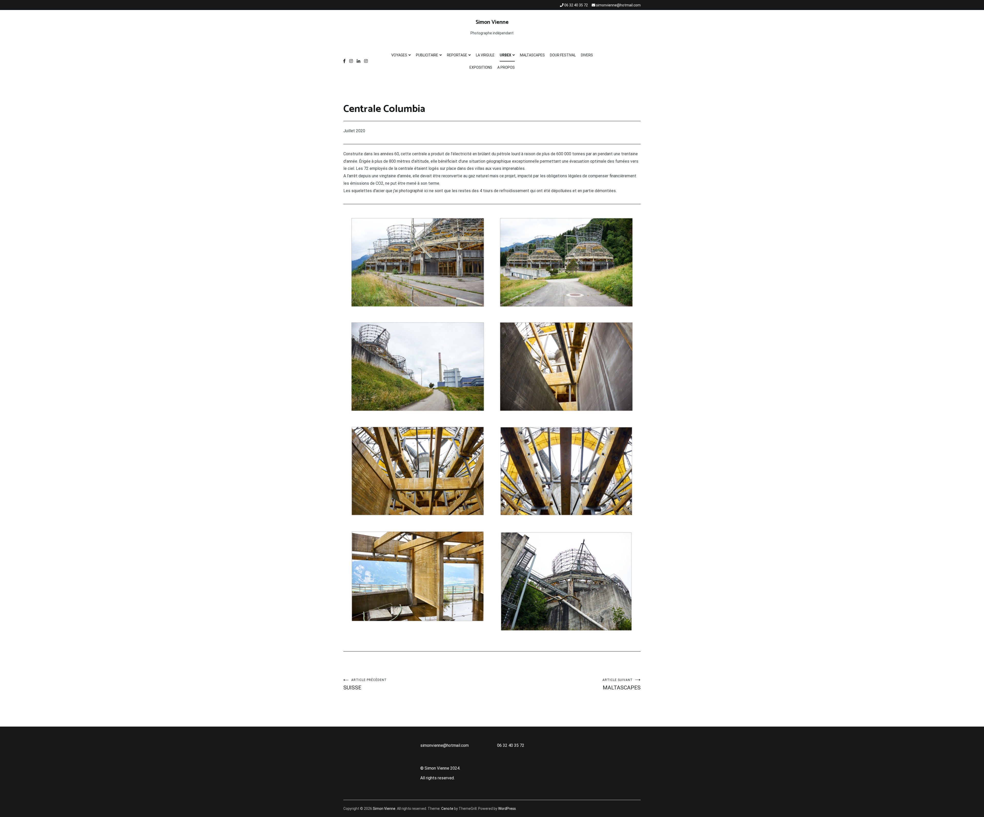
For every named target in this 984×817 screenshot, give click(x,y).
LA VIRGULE (485, 55)
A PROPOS (506, 67)
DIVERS (587, 55)
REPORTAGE (457, 55)
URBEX (505, 55)
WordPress (507, 808)
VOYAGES (399, 55)
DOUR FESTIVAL (563, 55)
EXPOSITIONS (480, 67)
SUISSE (365, 684)
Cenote (447, 808)
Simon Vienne (492, 22)
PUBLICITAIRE (427, 55)
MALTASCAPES (532, 55)
